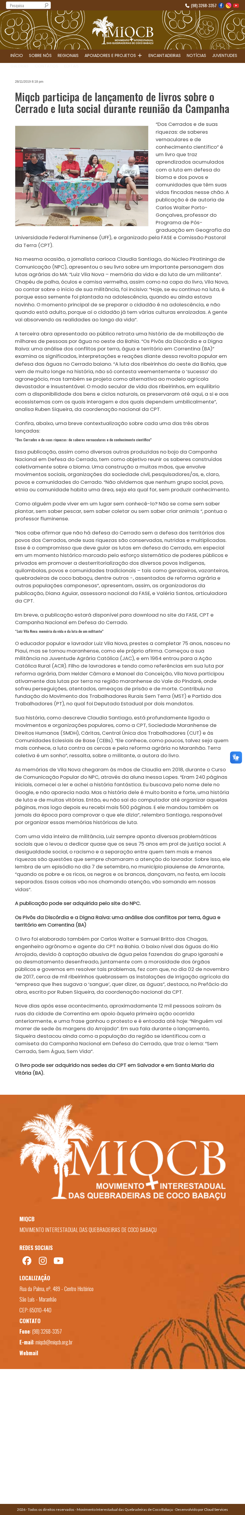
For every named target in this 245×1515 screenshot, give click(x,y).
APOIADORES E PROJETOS (111, 55)
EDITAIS (71, 66)
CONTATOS (46, 66)
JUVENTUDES (224, 55)
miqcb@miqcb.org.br (54, 1342)
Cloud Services (216, 1509)
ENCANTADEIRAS (164, 55)
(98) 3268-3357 (203, 5)
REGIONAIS (68, 55)
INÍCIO (16, 55)
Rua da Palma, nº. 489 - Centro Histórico (56, 1289)
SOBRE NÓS (40, 55)
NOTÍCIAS (196, 55)
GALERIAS (19, 66)
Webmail (28, 1353)
